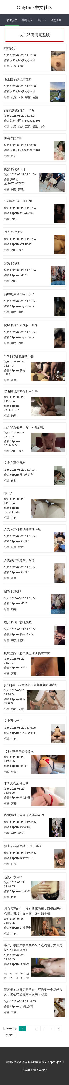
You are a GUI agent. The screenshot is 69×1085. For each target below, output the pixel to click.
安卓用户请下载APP (35, 1070)
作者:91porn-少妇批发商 (18, 1006)
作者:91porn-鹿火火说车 (18, 474)
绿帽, (28, 97)
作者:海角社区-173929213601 (22, 120)
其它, (14, 517)
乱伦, (14, 66)
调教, (14, 189)
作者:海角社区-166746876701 (15, 181)
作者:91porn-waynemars (19, 306)
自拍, (21, 312)
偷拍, (35, 97)
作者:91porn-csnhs (15, 667)
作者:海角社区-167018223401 (22, 150)
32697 (9, 1035)
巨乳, (14, 156)
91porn (41, 20)
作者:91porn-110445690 (19, 213)
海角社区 (27, 20)
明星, (35, 126)
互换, (21, 97)
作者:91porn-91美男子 (17, 927)
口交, (42, 126)
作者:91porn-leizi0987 (17, 891)
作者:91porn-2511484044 (12, 408)
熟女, (21, 126)
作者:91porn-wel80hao (17, 244)
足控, (14, 547)
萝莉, (21, 833)
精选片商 (56, 20)
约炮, (21, 66)
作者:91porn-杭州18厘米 (19, 634)
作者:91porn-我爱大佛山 (18, 858)
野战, (21, 189)
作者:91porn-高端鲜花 (17, 797)
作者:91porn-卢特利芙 (17, 827)
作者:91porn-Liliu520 (16, 541)
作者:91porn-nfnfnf (15, 766)
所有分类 (12, 20)
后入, (21, 250)
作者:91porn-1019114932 (12, 510)
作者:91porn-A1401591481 (20, 732)
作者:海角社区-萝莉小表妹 (19, 60)
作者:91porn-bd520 (15, 275)
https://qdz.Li (56, 1062)
